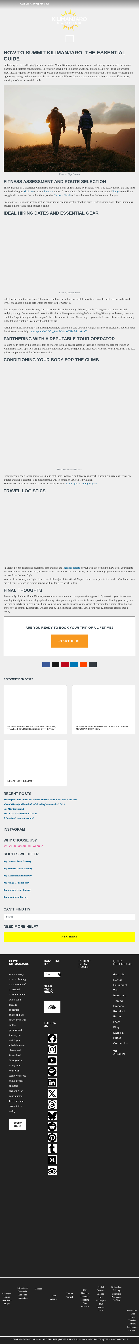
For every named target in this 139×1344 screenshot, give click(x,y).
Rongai (116, 191)
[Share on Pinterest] (65, 664)
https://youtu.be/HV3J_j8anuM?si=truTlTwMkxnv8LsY (58, 331)
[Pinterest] (52, 1137)
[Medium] (52, 1159)
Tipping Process (118, 1003)
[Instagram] (52, 1049)
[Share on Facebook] (46, 664)
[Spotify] (52, 1071)
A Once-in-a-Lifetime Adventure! (19, 818)
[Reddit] (52, 1126)
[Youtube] (52, 1060)
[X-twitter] (52, 1093)
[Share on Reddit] (83, 664)
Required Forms (119, 1014)
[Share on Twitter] (55, 664)
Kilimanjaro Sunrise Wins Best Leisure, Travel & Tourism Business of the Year (40, 799)
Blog (116, 1027)
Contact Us (120, 1043)
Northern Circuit (62, 195)
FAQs (116, 1021)
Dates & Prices (118, 1035)
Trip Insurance (119, 993)
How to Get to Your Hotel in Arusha (20, 813)
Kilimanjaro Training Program (81, 483)
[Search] (58, 974)
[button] (70, 38)
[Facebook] (52, 1038)
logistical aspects (71, 567)
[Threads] (52, 1104)
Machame (28, 191)
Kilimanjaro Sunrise (45, 1339)
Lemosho (48, 191)
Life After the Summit (14, 809)
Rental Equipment (120, 982)
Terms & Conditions (116, 1339)
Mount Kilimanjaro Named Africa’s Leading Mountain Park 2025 (34, 804)
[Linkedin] (52, 1082)
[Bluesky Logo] (52, 1115)
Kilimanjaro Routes (91, 1339)
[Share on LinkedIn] (74, 664)
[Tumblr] (52, 1148)
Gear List (119, 974)
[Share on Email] (93, 664)
